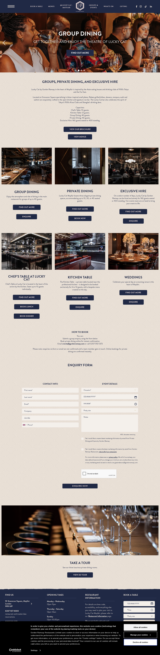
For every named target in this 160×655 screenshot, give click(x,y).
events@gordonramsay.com (73, 343)
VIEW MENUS (80, 136)
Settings (34, 650)
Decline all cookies (140, 642)
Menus (51, 6)
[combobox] (109, 390)
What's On (108, 6)
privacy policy (113, 457)
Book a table (36, 6)
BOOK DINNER (27, 316)
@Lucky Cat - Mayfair (66, 6)
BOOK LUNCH (26, 306)
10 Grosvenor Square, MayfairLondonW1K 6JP (17, 604)
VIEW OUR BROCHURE (80, 129)
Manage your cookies (139, 635)
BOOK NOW (80, 218)
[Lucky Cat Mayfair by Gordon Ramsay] (80, 6)
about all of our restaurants (108, 452)
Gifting (123, 6)
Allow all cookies (140, 627)
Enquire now (80, 486)
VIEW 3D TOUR (80, 574)
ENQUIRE (26, 216)
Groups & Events (93, 6)
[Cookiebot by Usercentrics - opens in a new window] (15, 650)
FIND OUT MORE (80, 53)
